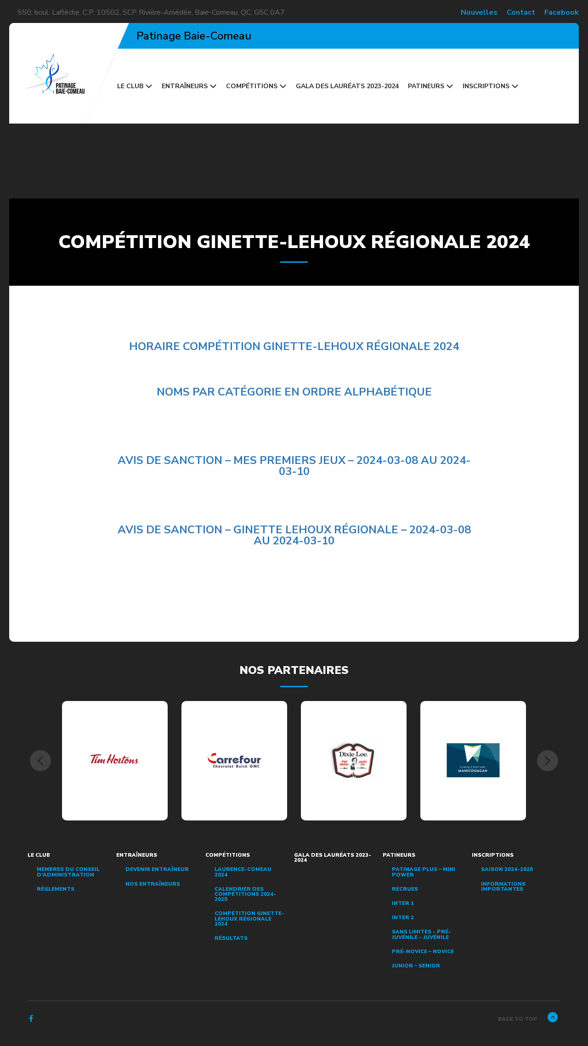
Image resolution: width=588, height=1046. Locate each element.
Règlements (55, 889)
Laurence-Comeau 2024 (243, 872)
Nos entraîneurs (152, 884)
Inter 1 (403, 903)
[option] (115, 760)
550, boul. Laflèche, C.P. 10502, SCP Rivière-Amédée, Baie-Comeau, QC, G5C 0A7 (151, 12)
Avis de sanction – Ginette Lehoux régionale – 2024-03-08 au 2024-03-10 (294, 535)
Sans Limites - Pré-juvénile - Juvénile (421, 934)
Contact (521, 12)
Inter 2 (403, 917)
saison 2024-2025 (507, 869)
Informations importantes (503, 887)
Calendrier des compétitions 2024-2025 (245, 894)
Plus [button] (523, 161)
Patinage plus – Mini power (423, 872)
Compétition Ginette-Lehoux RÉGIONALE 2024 (249, 919)
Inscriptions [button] (486, 86)
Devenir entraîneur (157, 869)
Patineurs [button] (426, 86)
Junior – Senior (416, 965)
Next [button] (547, 760)
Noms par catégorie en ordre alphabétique (294, 391)
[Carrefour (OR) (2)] (234, 760)
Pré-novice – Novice (423, 951)
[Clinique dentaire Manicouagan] (473, 760)
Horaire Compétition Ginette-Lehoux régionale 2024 (294, 346)
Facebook (561, 12)
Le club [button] (130, 86)
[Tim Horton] (115, 760)
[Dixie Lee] (354, 760)
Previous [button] (40, 760)
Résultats (231, 938)
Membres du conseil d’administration (68, 872)
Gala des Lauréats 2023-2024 (347, 86)
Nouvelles (479, 12)
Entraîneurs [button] (185, 86)
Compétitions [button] (251, 86)
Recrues (405, 889)
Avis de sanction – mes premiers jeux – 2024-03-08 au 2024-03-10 (294, 466)
